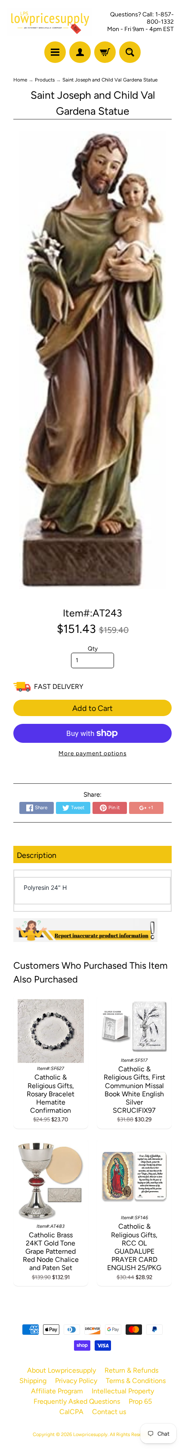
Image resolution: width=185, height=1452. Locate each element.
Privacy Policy (76, 1381)
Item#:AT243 (92, 613)
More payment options (92, 753)
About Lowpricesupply (61, 1370)
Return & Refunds (131, 1370)
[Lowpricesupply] (49, 22)
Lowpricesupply (90, 1434)
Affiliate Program (57, 1391)
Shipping (32, 1381)
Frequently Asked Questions (77, 1401)
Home (20, 80)
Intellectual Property (123, 1391)
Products (45, 80)
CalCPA (71, 1412)
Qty (93, 648)
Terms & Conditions (136, 1381)
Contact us (109, 1412)
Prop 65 (140, 1401)
